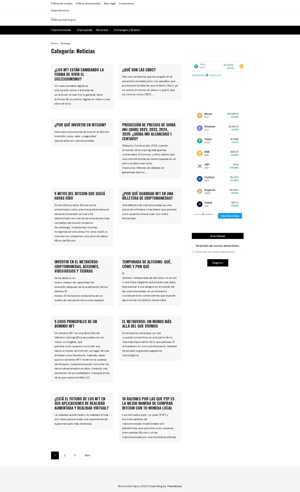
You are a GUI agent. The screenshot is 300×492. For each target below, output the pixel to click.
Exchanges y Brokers (127, 30)
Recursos (102, 30)
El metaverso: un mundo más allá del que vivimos (146, 324)
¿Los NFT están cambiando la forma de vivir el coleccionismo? (79, 74)
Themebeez (174, 486)
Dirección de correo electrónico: (218, 246)
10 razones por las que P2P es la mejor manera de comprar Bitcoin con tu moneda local (148, 403)
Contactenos (126, 3)
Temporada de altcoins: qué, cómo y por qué (146, 264)
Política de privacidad (88, 3)
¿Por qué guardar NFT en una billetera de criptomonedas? (147, 196)
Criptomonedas (61, 30)
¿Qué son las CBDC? (139, 69)
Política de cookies (62, 3)
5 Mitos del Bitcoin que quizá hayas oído (80, 196)
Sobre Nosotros (60, 10)
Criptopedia (84, 30)
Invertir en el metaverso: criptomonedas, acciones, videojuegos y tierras (77, 266)
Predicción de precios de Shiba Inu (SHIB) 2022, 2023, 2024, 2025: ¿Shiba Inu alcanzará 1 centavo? (149, 131)
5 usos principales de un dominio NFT (76, 324)
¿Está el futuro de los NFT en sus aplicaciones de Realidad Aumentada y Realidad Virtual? (82, 403)
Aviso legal (110, 3)
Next (87, 455)
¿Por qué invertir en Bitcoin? (80, 124)
